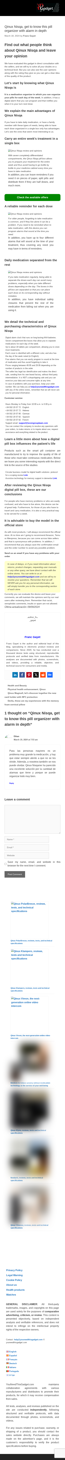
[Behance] (50, 675)
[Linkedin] (15, 675)
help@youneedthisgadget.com (45, 387)
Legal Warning (14, 1275)
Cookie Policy (14, 1280)
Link (26, 475)
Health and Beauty (17, 685)
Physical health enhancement (23, 689)
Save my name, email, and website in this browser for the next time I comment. (34, 864)
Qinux (42, 689)
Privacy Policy (14, 1270)
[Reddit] (43, 675)
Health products (15, 1289)
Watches (11, 1294)
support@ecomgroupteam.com (33, 423)
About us (11, 1284)
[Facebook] (22, 675)
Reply (11, 783)
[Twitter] (36, 675)
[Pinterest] (29, 675)
